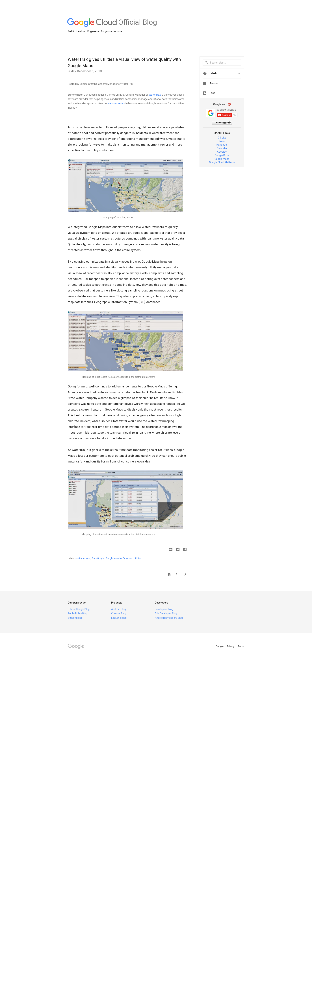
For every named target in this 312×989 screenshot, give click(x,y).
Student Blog (75, 617)
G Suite (222, 137)
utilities (137, 558)
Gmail (222, 141)
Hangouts (222, 144)
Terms (241, 646)
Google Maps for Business (119, 558)
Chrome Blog (118, 613)
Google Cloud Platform (222, 162)
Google (220, 646)
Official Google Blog (79, 609)
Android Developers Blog (169, 617)
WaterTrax (155, 94)
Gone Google (98, 558)
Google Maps (221, 158)
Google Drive (222, 155)
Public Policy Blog (77, 613)
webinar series (116, 103)
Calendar (222, 148)
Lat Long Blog (119, 617)
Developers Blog (164, 609)
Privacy (231, 646)
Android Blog (118, 609)
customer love (82, 558)
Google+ (222, 151)
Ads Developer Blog (166, 613)
